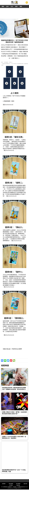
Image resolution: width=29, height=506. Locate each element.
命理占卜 (11, 62)
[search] (27, 2)
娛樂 (16, 6)
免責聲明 (3, 483)
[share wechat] (14, 360)
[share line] (5, 360)
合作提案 (11, 485)
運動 (21, 6)
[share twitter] (8, 360)
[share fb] (2, 360)
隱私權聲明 (11, 483)
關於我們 (25, 483)
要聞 (3, 6)
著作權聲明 (18, 483)
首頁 (2, 62)
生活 (12, 6)
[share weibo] (11, 360)
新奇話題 (6, 62)
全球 (7, 6)
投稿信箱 (18, 485)
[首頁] (14, 2)
